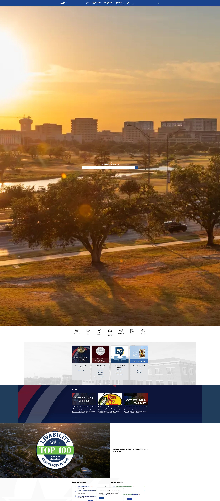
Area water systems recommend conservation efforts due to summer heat (135, 407)
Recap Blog (81, 367)
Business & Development (120, 3)
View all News (75, 418)
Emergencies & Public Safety (108, 3)
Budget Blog (100, 370)
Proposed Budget (100, 367)
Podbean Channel (120, 371)
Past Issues (139, 372)
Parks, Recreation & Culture (96, 3)
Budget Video (100, 372)
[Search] (136, 167)
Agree (101, 497)
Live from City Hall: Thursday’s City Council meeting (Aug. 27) (84, 407)
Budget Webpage (100, 374)
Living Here (87, 3)
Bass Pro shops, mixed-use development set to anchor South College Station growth (110, 407)
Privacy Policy (108, 494)
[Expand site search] (158, 3)
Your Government (130, 3)
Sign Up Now (139, 370)
